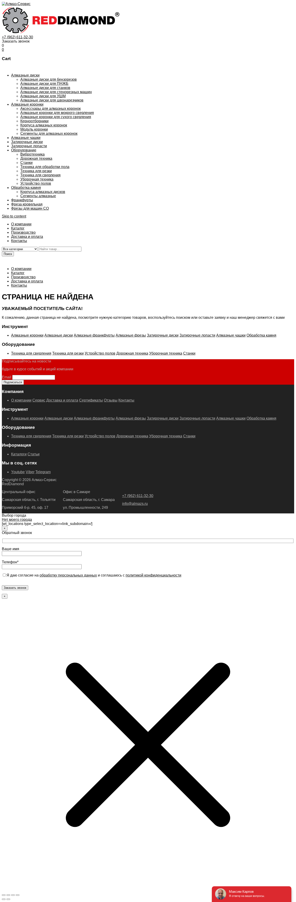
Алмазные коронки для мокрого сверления (57, 113)
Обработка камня (26, 188)
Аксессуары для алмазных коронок (50, 108)
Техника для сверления (40, 175)
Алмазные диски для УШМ (43, 96)
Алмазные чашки (25, 138)
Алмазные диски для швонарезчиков (51, 100)
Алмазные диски (25, 75)
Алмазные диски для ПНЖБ (44, 84)
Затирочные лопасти (29, 146)
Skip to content (14, 216)
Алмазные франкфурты (94, 335)
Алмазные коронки (27, 104)
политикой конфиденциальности (153, 575)
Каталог (18, 228)
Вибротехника (32, 154)
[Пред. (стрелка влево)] (4, 899)
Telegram (43, 472)
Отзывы (110, 400)
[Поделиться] (13, 895)
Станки (26, 163)
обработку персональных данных (68, 575)
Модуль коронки (34, 129)
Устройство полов (35, 183)
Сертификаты (91, 400)
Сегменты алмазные (38, 196)
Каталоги (19, 454)
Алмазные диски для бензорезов (48, 79)
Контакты (19, 241)
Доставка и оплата (27, 237)
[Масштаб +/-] (4, 895)
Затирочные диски (27, 142)
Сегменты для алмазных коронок (48, 133)
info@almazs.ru (135, 504)
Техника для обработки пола (44, 167)
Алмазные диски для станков (45, 88)
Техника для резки (36, 171)
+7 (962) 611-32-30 (17, 37)
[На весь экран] (8, 895)
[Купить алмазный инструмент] (16, 4)
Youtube (18, 472)
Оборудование (23, 150)
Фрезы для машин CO (30, 208)
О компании (21, 224)
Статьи (34, 454)
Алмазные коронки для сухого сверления (55, 117)
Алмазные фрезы (131, 335)
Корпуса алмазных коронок (43, 125)
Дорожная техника (36, 158)
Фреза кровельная (27, 204)
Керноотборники (34, 121)
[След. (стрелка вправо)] (8, 899)
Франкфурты (22, 200)
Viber (30, 472)
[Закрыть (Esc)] (17, 895)
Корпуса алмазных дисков (42, 192)
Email (6, 377)
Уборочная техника (36, 179)
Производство (23, 232)
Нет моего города (17, 520)
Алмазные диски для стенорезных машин (56, 92)
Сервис (38, 400)
